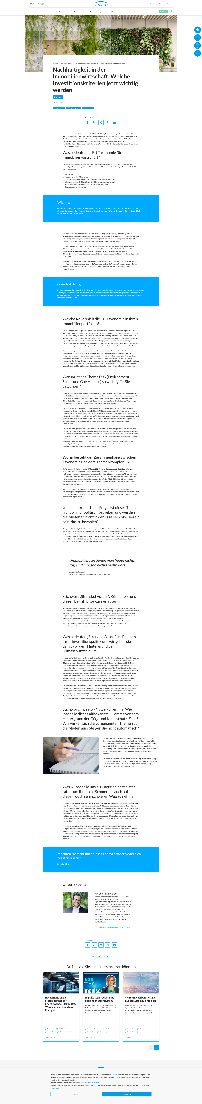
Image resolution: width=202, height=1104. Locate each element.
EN (34, 4)
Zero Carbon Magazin (66, 63)
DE (31, 4)
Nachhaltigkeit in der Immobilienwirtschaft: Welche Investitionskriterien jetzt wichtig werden (100, 63)
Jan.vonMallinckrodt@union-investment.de (114, 927)
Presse (169, 4)
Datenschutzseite (92, 1083)
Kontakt (161, 4)
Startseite (55, 63)
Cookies (115, 1075)
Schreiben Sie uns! (64, 864)
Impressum (54, 1088)
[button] (60, 12)
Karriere (152, 4)
